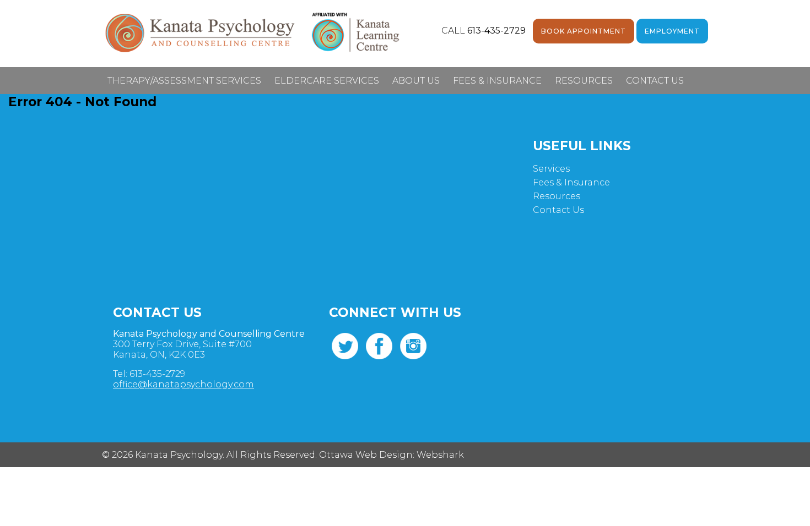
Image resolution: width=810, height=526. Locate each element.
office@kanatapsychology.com (183, 384)
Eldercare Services (326, 80)
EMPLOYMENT (672, 31)
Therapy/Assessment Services (184, 80)
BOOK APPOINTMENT (583, 31)
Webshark (440, 455)
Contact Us (655, 80)
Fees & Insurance (497, 80)
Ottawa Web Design (366, 455)
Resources (584, 80)
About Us (416, 80)
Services (551, 168)
